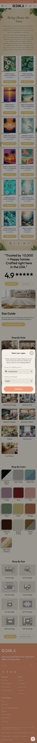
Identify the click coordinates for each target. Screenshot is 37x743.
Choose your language (10, 377)
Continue (18, 389)
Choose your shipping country (12, 367)
